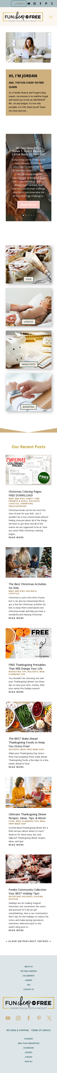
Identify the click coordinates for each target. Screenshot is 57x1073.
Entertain (15, 896)
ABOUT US (28, 967)
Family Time (33, 498)
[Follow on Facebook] (40, 3)
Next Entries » (40, 941)
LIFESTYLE (28, 321)
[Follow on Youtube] (28, 3)
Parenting (27, 503)
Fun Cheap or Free (23, 159)
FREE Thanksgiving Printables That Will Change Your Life (27, 666)
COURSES (28, 1052)
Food (12, 821)
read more (16, 537)
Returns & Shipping (17, 1030)
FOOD (28, 279)
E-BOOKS (28, 1057)
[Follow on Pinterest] (46, 3)
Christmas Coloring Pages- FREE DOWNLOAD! (25, 493)
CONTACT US (28, 989)
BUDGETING (28, 406)
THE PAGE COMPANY (28, 971)
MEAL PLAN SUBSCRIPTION (28, 1043)
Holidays (34, 501)
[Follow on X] (52, 3)
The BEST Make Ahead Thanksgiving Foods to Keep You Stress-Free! (27, 742)
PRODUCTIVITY (28, 364)
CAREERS (28, 980)
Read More (28, 205)
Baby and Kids (17, 498)
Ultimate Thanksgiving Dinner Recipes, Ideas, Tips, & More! (27, 816)
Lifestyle (25, 163)
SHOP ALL (29, 1062)
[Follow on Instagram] (34, 3)
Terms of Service (41, 1030)
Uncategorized (18, 506)
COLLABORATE (28, 976)
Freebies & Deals (18, 501)
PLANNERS (28, 1039)
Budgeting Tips (17, 671)
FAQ (28, 985)
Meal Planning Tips (27, 821)
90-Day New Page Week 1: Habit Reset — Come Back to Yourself (28, 151)
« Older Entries (17, 941)
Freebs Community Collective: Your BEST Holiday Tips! (28, 891)
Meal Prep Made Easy (32, 749)
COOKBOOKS (28, 1048)
